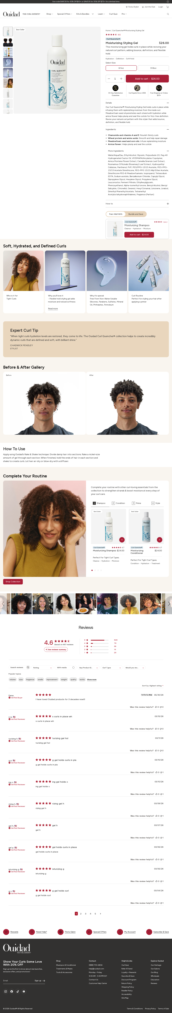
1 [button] (76, 913)
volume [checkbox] (13, 679)
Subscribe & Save (161, 932)
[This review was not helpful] (161, 707)
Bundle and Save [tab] (135, 214)
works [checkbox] (82, 679)
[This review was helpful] (156, 707)
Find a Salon (70, 932)
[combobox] (42, 667)
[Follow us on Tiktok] (17, 991)
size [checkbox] (21, 679)
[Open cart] (167, 7)
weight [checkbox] (64, 679)
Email (5, 981)
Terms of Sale (163, 1009)
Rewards (14, 932)
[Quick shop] (122, 540)
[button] (3, 603)
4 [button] (90, 913)
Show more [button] (91, 679)
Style (156, 503)
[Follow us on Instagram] (5, 991)
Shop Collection (13, 581)
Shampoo (99, 503)
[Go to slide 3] (98, 570)
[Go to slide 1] (92, 570)
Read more (53, 308)
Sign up (38, 980)
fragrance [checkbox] (30, 679)
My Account (130, 932)
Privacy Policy (150, 1009)
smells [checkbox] (40, 679)
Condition (119, 503)
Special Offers (99, 932)
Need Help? (41, 932)
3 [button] (85, 913)
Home (108, 30)
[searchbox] (17, 667)
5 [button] (95, 913)
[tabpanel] (137, 229)
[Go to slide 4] (101, 570)
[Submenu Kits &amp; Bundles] (93, 14)
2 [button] (80, 913)
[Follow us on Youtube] (23, 991)
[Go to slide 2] (95, 570)
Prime (137, 503)
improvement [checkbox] (52, 679)
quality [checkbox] (73, 679)
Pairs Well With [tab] (115, 214)
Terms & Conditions (135, 1009)
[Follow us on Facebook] (11, 991)
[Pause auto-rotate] (168, 2)
